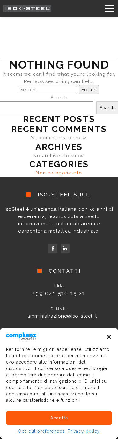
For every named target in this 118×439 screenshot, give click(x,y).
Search (59, 98)
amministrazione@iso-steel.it (62, 316)
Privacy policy (84, 431)
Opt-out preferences (41, 431)
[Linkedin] (65, 248)
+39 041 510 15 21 (59, 293)
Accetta (59, 418)
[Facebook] (52, 248)
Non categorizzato (59, 173)
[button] (109, 336)
